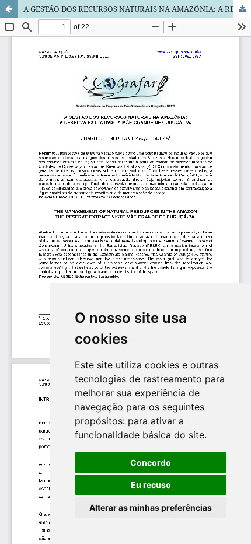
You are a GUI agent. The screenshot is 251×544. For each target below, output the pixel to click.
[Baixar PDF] (242, 9)
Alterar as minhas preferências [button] (150, 507)
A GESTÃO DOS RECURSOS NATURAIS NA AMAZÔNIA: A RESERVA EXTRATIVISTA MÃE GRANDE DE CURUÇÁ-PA (137, 9)
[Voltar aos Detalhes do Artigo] (9, 9)
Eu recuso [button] (151, 485)
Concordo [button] (150, 463)
